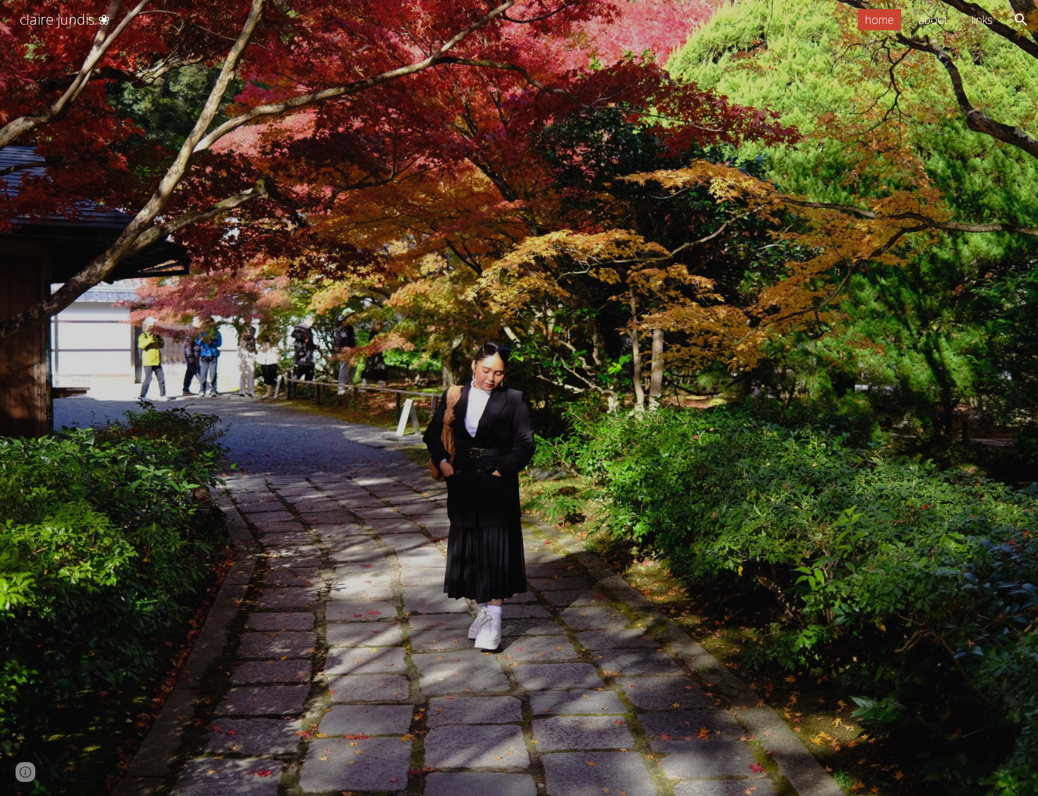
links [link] (982, 20)
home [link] (879, 20)
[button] (1021, 20)
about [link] (933, 20)
